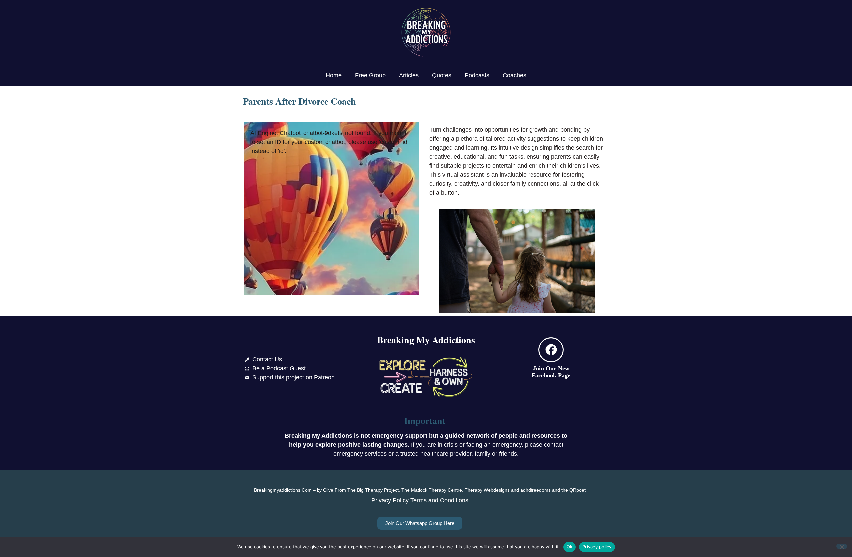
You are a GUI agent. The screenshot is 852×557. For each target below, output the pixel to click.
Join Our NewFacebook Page (551, 372)
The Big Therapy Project (373, 490)
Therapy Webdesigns (487, 490)
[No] (841, 546)
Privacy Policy (390, 500)
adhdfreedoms (535, 490)
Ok (570, 546)
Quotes (441, 75)
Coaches (514, 75)
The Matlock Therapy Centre (431, 490)
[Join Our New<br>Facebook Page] (551, 349)
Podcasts (477, 75)
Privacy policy (597, 546)
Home (334, 75)
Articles (409, 75)
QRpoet (577, 490)
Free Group (370, 75)
